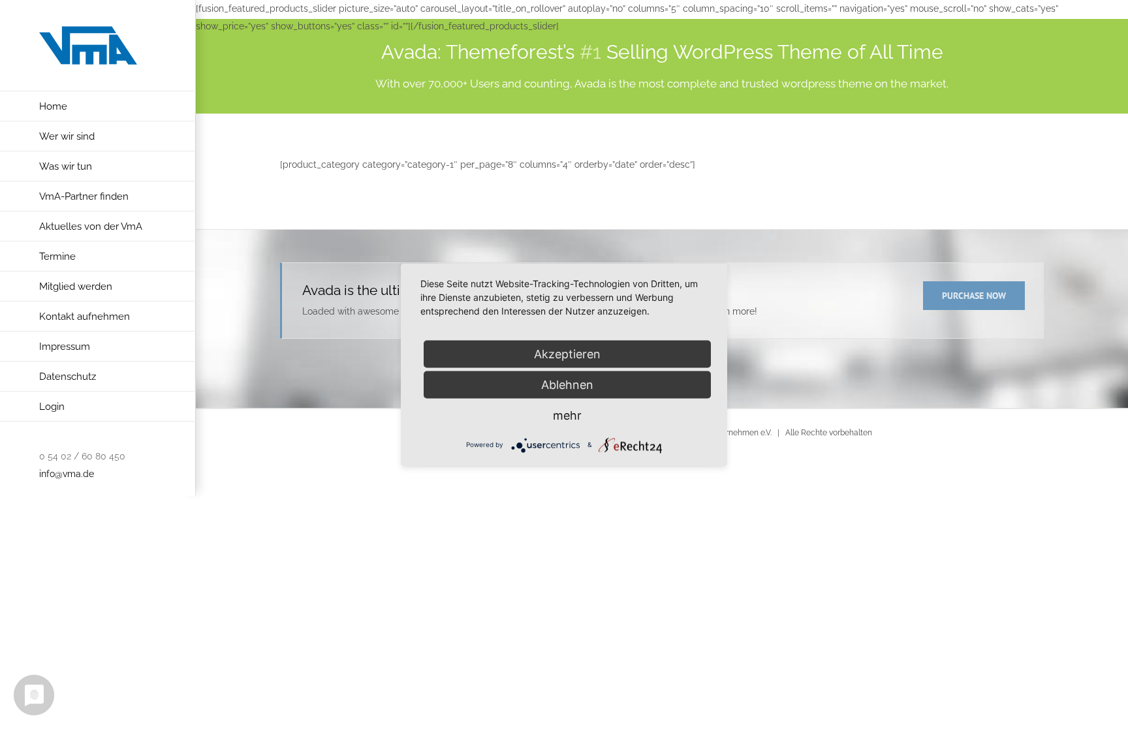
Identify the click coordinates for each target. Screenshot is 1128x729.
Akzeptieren (567, 353)
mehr (567, 415)
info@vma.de (66, 474)
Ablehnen (567, 384)
